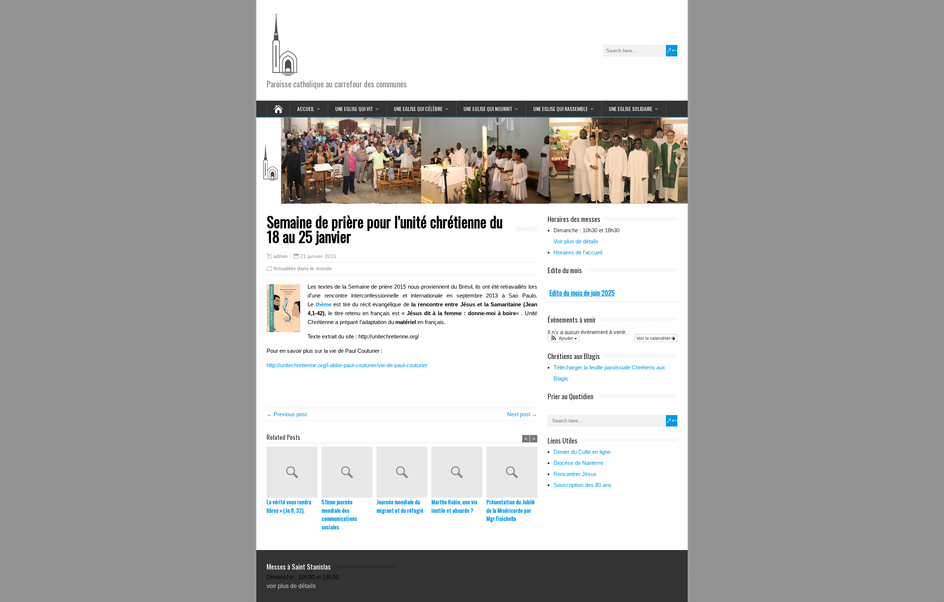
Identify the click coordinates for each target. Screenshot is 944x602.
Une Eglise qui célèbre (418, 108)
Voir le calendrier (653, 338)
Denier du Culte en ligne (582, 452)
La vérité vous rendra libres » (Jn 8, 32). (289, 506)
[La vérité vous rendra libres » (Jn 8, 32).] (294, 472)
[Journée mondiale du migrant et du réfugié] (403, 472)
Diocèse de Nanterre (578, 463)
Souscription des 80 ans (582, 485)
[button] (563, 338)
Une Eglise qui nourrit (488, 108)
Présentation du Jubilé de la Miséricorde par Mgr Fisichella (510, 510)
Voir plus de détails (575, 241)
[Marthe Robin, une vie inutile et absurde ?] (458, 472)
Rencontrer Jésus (575, 474)
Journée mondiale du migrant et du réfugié (399, 506)
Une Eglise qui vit (354, 108)
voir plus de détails (291, 586)
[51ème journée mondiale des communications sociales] (349, 472)
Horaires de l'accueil (577, 252)
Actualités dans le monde (302, 268)
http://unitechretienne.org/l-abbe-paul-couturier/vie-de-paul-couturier (347, 365)
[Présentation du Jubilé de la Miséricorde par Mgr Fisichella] (513, 472)
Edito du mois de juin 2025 (582, 292)
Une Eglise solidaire (630, 108)
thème (324, 304)
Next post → (522, 414)
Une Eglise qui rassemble (560, 108)
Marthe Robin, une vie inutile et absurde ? (454, 506)
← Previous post (287, 414)
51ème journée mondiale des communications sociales (339, 514)
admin (280, 256)
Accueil (305, 108)
